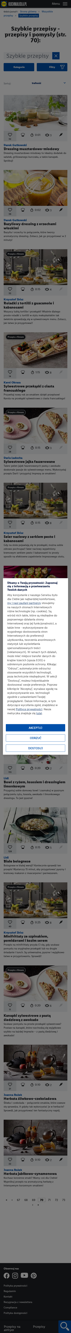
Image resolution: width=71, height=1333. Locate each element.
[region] (35, 666)
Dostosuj (35, 748)
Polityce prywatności (29, 709)
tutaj (39, 713)
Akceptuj (35, 728)
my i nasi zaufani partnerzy (24, 603)
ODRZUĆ (35, 738)
